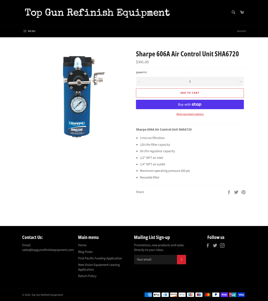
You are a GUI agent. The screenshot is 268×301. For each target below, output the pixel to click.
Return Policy (87, 276)
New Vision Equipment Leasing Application (99, 267)
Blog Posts (85, 252)
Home (82, 245)
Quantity (141, 72)
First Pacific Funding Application (100, 258)
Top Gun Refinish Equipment (47, 295)
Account (241, 31)
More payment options (190, 114)
